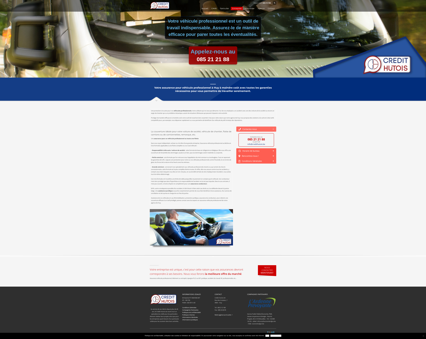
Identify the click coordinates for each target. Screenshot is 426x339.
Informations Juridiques (190, 320)
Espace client (258, 3)
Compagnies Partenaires (190, 310)
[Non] (423, 336)
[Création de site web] (270, 332)
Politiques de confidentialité (191, 312)
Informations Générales (190, 317)
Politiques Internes (188, 315)
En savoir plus (275, 335)
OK (267, 335)
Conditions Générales (189, 308)
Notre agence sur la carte (223, 315)
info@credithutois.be (256, 144)
